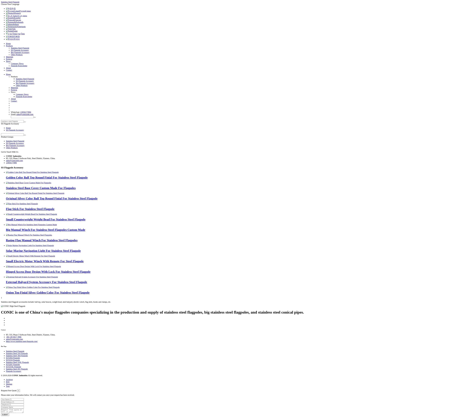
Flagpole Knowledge (19, 66)
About (8, 68)
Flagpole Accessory (13, 371)
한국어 (17, 39)
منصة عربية (22, 16)
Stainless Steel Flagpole (20, 48)
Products (9, 46)
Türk (14, 29)
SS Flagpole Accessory (20, 50)
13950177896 (25, 112)
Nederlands (21, 27)
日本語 (17, 37)
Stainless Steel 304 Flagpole (17, 356)
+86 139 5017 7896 (13, 337)
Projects (9, 59)
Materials (9, 57)
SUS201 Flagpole (13, 365)
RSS (7, 382)
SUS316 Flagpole (13, 360)
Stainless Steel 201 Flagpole (17, 369)
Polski (15, 31)
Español (17, 18)
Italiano (16, 24)
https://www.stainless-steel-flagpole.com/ (22, 341)
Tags (8, 386)
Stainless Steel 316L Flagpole (17, 362)
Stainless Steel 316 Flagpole (17, 353)
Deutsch (17, 13)
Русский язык (25, 11)
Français (17, 20)
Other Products (17, 55)
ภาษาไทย (20, 34)
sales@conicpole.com (24, 114)
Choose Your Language (10, 4)
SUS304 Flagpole (13, 358)
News (8, 61)
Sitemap (9, 384)
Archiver (9, 380)
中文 (14, 9)
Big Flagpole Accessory (20, 52)
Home (8, 44)
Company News (17, 63)
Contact (9, 70)
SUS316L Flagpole (13, 367)
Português (19, 22)
